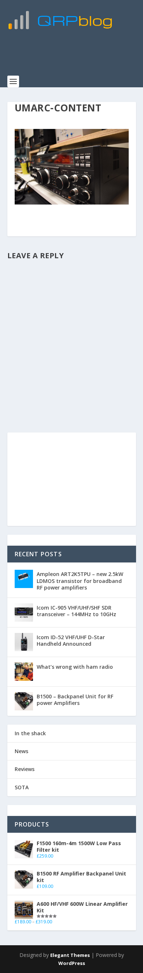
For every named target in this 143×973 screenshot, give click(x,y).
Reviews (24, 769)
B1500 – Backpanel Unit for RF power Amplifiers (75, 699)
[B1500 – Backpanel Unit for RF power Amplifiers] (24, 701)
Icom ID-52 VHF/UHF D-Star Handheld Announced (71, 640)
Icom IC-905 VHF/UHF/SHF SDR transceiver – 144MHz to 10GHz (76, 611)
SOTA (22, 787)
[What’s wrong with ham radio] (24, 672)
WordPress (71, 963)
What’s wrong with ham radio (75, 666)
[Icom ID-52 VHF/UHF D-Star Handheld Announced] (24, 642)
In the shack (30, 733)
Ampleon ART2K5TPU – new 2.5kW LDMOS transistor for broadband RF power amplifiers (80, 581)
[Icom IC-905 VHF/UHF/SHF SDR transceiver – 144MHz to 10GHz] (24, 612)
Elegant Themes (70, 955)
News (21, 751)
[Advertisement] (75, 56)
